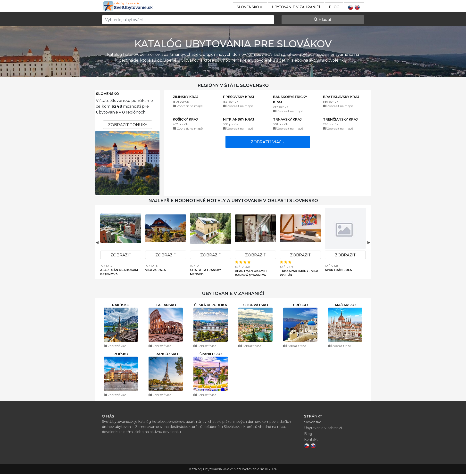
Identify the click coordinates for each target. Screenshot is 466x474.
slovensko (248, 7)
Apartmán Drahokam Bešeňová (119, 272)
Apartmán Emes (338, 270)
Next (368, 242)
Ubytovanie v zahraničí (296, 7)
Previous (97, 242)
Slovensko (107, 93)
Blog (334, 7)
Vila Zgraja (155, 270)
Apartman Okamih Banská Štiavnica (251, 273)
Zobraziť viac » (267, 142)
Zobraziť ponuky (127, 125)
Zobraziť (120, 255)
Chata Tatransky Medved (205, 272)
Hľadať (325, 19)
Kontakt (311, 439)
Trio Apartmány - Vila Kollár (299, 273)
